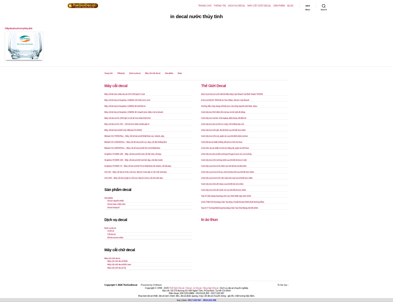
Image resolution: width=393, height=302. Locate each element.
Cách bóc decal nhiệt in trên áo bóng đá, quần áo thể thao (225, 148)
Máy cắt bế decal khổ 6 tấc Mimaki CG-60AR (123, 130)
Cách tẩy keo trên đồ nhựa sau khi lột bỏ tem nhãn (222, 184)
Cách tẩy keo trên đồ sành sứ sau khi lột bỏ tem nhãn (223, 190)
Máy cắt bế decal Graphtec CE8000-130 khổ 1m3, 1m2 (127, 100)
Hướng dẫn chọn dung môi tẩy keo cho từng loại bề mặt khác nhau (229, 106)
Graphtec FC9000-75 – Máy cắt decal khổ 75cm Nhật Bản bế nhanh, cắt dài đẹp (137, 166)
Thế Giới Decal (213, 86)
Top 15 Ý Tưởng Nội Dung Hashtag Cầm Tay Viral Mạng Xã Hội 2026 (229, 208)
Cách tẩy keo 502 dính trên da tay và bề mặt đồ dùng (223, 112)
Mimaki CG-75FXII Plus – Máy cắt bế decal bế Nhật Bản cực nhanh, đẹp (134, 136)
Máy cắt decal (115, 86)
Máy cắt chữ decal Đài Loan (119, 264)
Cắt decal (111, 234)
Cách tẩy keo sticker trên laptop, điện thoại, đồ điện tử (223, 118)
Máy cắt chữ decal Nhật (117, 261)
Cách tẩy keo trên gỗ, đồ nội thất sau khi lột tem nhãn (223, 130)
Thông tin (220, 5)
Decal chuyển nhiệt (115, 201)
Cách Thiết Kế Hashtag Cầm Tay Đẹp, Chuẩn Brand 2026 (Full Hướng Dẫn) (232, 202)
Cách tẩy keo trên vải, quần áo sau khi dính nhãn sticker (224, 136)
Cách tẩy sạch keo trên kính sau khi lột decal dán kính (223, 166)
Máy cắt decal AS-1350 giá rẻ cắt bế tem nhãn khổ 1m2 (127, 118)
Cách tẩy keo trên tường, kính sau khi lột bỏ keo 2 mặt (224, 160)
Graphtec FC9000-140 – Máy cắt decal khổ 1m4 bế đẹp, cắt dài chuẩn (133, 160)
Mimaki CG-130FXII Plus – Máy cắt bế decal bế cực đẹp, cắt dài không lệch (135, 142)
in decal (110, 231)
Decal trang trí (113, 207)
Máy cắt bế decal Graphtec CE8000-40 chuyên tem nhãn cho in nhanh (133, 112)
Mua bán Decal (210, 288)
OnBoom (157, 285)
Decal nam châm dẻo (116, 204)
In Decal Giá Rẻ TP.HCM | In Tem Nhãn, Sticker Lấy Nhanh (225, 100)
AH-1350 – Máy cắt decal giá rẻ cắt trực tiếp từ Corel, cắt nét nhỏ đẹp (133, 178)
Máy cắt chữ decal (259, 5)
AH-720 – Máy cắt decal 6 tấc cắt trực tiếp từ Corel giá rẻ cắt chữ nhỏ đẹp (135, 172)
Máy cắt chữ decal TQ (116, 268)
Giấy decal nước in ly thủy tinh (18, 28)
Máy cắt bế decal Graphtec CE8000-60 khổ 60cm (125, 106)
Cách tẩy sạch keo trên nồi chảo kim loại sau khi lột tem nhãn (227, 178)
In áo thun (209, 219)
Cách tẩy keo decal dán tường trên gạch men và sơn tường (226, 154)
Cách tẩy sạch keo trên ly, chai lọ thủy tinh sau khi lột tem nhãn (227, 172)
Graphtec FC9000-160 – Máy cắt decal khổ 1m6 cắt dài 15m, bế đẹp (132, 154)
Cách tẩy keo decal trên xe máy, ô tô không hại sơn (222, 124)
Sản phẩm (279, 5)
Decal (189, 288)
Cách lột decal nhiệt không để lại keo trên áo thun (221, 142)
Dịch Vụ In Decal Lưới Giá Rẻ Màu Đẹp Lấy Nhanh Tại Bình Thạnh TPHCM (232, 94)
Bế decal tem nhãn (115, 238)
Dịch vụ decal (236, 5)
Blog (290, 5)
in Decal (197, 288)
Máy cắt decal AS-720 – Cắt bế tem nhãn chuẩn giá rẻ (126, 124)
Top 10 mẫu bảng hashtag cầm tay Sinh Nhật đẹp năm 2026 (226, 196)
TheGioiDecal (130, 285)
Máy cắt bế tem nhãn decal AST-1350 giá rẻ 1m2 (124, 94)
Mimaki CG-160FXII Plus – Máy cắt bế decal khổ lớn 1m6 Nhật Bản (132, 148)
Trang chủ (204, 5)
